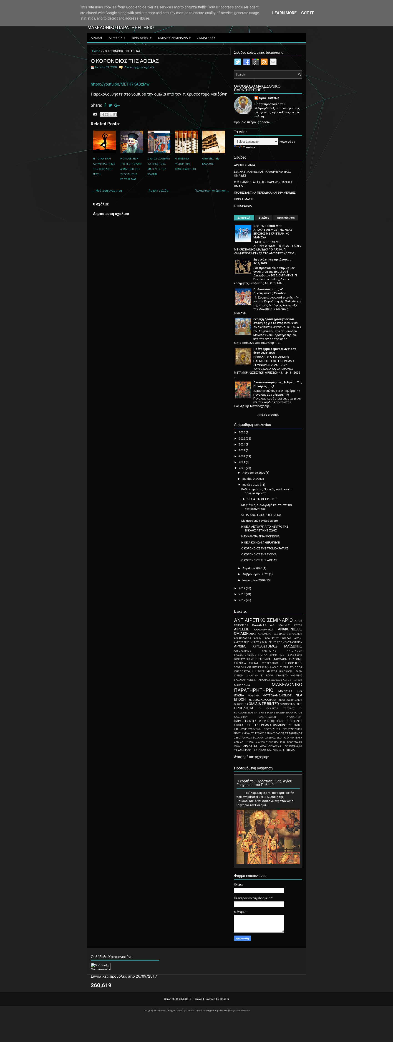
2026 (242, 432)
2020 (242, 468)
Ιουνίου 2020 (251, 484)
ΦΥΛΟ (237, 745)
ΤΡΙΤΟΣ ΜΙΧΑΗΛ (255, 741)
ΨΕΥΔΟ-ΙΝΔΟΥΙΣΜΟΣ (270, 750)
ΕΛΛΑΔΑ (253, 663)
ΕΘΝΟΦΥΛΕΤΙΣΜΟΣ (245, 659)
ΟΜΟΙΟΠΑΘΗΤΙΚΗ (291, 704)
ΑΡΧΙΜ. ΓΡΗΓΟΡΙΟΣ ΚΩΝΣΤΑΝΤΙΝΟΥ (281, 642)
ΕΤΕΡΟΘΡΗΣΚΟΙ (292, 663)
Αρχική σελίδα (158, 190)
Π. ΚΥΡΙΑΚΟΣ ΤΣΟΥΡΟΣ (277, 708)
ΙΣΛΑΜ (298, 671)
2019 (242, 588)
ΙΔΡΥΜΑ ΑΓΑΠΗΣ (272, 667)
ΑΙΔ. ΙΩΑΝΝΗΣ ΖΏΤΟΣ (286, 625)
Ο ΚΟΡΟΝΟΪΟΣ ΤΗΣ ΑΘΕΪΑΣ (125, 60)
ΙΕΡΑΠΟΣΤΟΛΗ (243, 671)
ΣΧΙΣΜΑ (238, 741)
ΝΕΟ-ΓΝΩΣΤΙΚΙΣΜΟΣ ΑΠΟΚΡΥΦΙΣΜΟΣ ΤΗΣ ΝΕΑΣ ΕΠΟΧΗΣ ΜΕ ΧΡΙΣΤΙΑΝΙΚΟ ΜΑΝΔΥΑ (272, 231)
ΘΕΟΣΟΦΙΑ (240, 667)
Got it (307, 13)
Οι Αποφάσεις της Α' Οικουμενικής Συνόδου (269, 291)
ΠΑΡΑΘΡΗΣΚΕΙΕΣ (245, 721)
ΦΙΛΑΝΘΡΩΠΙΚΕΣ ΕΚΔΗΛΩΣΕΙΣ (284, 741)
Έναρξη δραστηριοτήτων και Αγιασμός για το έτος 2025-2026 (275, 321)
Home (96, 51)
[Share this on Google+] (117, 105)
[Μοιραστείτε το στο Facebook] (115, 114)
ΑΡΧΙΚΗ (96, 37)
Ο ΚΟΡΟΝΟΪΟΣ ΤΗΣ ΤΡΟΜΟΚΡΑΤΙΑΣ (264, 548)
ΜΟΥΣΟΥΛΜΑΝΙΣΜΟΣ (277, 695)
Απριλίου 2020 (252, 568)
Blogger (273, 414)
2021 (242, 462)
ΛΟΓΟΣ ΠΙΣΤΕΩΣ (292, 679)
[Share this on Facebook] (105, 105)
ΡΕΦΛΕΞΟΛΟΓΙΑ (275, 733)
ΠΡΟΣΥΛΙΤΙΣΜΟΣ (292, 729)
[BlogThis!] (106, 114)
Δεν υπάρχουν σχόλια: (139, 67)
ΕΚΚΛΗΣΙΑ (240, 663)
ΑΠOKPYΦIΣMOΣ (292, 633)
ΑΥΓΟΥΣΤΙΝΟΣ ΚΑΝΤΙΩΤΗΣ (255, 650)
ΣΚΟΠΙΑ (281, 737)
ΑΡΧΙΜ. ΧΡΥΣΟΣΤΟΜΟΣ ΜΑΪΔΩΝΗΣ (268, 646)
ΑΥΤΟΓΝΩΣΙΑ (294, 650)
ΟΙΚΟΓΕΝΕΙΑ (241, 704)
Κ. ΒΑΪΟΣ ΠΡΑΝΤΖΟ (274, 675)
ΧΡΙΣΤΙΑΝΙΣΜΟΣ (270, 745)
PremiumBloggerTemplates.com (212, 1010)
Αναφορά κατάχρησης (251, 757)
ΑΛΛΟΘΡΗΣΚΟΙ (263, 629)
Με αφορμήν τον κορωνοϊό (259, 520)
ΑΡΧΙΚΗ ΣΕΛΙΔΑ (244, 165)
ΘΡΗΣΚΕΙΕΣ (142, 37)
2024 (242, 444)
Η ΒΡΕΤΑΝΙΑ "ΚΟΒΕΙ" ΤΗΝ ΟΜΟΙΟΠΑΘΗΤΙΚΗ (185, 164)
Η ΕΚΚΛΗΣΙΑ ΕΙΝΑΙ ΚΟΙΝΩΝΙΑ (260, 536)
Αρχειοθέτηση (286, 217)
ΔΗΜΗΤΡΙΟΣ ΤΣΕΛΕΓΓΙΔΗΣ (286, 654)
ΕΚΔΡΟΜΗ (295, 659)
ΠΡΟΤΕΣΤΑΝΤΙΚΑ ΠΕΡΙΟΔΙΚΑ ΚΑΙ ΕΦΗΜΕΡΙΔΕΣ (265, 192)
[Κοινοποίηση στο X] (110, 114)
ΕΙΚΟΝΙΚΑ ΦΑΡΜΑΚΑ (273, 659)
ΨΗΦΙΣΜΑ (288, 749)
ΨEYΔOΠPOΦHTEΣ (245, 749)
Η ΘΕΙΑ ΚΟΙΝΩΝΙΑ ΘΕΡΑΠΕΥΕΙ (260, 542)
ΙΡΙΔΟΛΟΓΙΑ (285, 671)
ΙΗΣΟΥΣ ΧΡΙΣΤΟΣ (266, 671)
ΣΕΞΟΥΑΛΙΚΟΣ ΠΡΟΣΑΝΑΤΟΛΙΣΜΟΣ (255, 737)
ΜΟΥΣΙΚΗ (253, 695)
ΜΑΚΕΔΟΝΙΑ (242, 685)
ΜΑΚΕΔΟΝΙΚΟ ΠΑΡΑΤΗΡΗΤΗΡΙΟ (268, 687)
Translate (249, 147)
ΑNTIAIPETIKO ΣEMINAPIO (263, 620)
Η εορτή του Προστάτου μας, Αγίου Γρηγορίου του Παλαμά (264, 782)
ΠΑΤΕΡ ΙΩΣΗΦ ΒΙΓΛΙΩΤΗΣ (273, 721)
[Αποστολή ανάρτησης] (94, 114)
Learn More (284, 13)
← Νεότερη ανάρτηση (107, 190)
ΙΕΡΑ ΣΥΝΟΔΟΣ (292, 667)
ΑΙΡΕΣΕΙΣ (117, 37)
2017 (242, 600)
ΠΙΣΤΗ (248, 725)
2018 (242, 594)
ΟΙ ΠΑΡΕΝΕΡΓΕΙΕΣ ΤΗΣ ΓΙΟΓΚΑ (261, 514)
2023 (242, 450)
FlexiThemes (160, 1010)
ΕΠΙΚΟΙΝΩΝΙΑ (243, 205)
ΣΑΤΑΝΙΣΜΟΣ (293, 733)
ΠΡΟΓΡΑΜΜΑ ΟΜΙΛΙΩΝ (269, 725)
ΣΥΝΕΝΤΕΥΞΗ (294, 737)
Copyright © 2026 (174, 999)
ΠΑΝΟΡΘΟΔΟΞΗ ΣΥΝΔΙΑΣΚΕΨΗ (279, 717)
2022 (242, 456)
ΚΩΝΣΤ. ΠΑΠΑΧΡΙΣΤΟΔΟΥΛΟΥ (264, 679)
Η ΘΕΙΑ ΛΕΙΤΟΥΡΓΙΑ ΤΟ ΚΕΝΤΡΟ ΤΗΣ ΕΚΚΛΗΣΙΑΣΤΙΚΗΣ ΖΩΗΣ (264, 528)
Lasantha (190, 1010)
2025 (242, 438)
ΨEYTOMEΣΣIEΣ (293, 745)
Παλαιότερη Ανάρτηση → (212, 190)
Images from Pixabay (239, 1010)
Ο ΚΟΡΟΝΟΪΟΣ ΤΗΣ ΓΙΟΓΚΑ (259, 554)
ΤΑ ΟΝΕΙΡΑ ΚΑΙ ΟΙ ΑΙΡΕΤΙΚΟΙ (259, 499)
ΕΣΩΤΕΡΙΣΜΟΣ (270, 663)
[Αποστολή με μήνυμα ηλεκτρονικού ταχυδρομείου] (102, 114)
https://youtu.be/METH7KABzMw (120, 84)
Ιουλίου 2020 (251, 479)
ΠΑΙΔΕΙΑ (280, 712)
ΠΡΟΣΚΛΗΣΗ (272, 729)
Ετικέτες (264, 217)
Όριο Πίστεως (269, 98)
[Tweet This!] (110, 105)
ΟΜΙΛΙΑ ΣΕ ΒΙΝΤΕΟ (264, 704)
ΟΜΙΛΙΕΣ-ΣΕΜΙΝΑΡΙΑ (174, 37)
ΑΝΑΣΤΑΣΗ (256, 633)
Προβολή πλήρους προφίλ (252, 122)
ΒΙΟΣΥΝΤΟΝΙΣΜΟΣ (245, 654)
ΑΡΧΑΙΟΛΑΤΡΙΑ (242, 638)
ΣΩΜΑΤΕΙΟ (206, 37)
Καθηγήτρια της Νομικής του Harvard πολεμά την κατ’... (266, 491)
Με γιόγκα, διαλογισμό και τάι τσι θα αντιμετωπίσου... (266, 507)
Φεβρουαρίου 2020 (255, 574)
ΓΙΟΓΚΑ (262, 654)
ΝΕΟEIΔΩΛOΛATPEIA (262, 699)
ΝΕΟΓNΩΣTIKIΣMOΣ (290, 699)
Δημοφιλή (244, 217)
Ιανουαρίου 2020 (253, 580)
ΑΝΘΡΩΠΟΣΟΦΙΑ (272, 633)
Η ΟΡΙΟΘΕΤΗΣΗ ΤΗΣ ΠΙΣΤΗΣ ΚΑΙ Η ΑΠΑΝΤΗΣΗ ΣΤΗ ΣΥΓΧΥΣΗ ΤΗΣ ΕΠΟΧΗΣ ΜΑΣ (131, 169)
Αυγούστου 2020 (254, 472)
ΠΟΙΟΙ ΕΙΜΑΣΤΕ (244, 199)
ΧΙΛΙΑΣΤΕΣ (250, 745)
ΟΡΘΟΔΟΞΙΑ (243, 708)
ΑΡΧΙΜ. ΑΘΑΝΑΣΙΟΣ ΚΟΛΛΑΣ (273, 638)
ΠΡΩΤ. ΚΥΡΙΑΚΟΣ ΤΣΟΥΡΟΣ (250, 733)
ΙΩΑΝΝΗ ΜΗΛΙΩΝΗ (246, 675)
